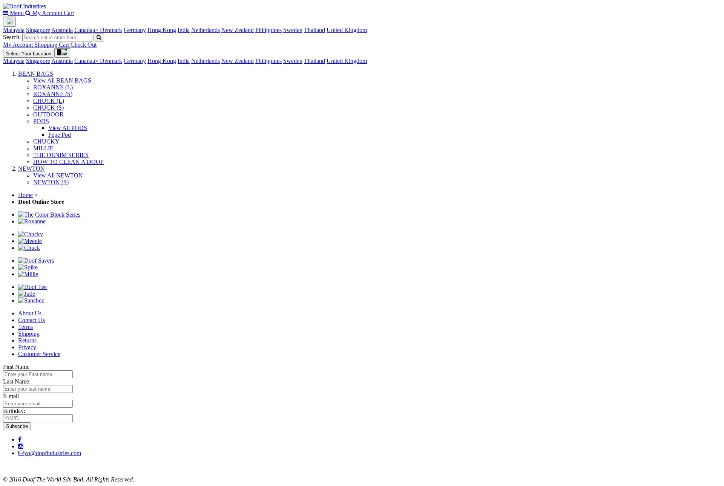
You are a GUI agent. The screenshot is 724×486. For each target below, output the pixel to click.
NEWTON (31, 168)
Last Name (16, 381)
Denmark (111, 30)
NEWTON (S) (51, 182)
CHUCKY (46, 141)
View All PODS (67, 128)
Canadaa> (87, 30)
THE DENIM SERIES (61, 155)
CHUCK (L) (48, 101)
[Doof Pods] (49, 214)
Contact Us (31, 320)
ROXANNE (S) (52, 94)
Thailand (314, 30)
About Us (29, 313)
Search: (12, 37)
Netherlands (205, 30)
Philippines (268, 30)
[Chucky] (30, 234)
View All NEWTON (58, 175)
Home (25, 195)
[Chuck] (29, 248)
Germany (135, 30)
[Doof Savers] (36, 260)
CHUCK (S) (48, 107)
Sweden (292, 30)
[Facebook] (19, 439)
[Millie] (28, 274)
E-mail (11, 396)
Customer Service (39, 354)
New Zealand (237, 30)
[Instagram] (20, 446)
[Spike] (28, 267)
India (184, 30)
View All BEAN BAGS (62, 80)
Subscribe (17, 426)
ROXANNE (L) (53, 87)
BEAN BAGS (35, 73)
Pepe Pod (59, 134)
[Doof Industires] (24, 6)
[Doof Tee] (32, 287)
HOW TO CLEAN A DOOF (68, 162)
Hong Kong (161, 30)
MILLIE (43, 148)
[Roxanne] (32, 221)
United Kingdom (347, 30)
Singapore (38, 30)
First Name (16, 367)
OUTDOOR (48, 114)
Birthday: (14, 411)
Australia (62, 30)
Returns (27, 340)
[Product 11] (31, 300)
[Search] (99, 37)
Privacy (27, 347)
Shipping (29, 333)
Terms (25, 327)
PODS (41, 121)
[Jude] (26, 293)
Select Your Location (28, 54)
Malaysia (14, 30)
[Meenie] (30, 241)
